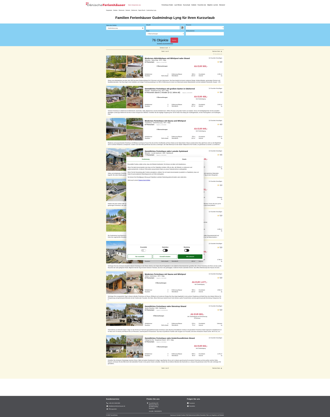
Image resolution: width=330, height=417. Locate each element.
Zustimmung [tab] (145, 159)
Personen (188, 25)
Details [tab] (184, 159)
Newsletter (203, 415)
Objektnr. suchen (212, 5)
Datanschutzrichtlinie (144, 180)
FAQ (187, 415)
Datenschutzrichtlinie (194, 415)
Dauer (148, 31)
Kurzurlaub (186, 5)
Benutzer (222, 5)
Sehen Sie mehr (165, 67)
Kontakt (179, 415)
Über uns (208, 415)
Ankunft (148, 25)
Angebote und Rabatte (218, 415)
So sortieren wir (218, 54)
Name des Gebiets (111, 25)
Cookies (183, 415)
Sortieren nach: (164, 47)
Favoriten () (202, 5)
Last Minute (178, 5)
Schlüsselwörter (190, 31)
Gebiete (193, 5)
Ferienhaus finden (167, 5)
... (182, 27)
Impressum (173, 415)
